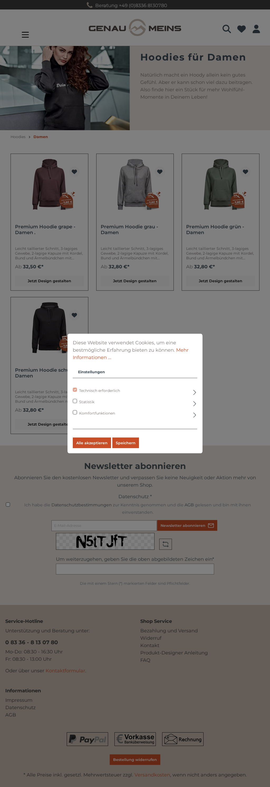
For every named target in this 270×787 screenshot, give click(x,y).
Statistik (86, 402)
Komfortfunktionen (97, 413)
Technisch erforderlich (99, 390)
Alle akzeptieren (92, 443)
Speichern (126, 443)
